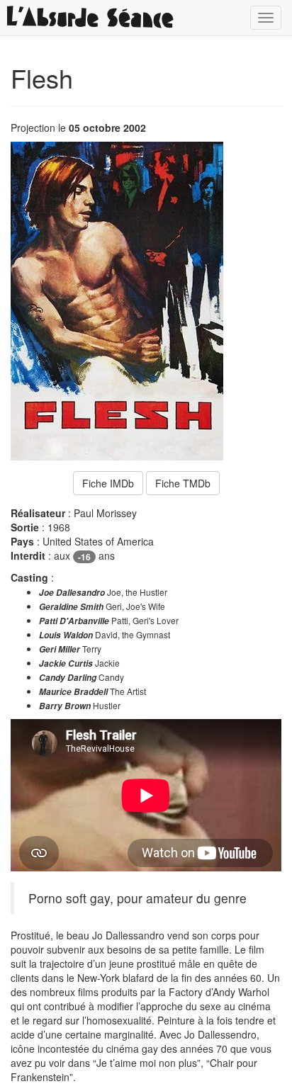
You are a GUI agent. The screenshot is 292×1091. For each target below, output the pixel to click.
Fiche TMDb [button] (182, 483)
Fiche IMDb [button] (108, 483)
